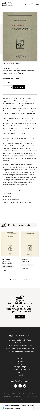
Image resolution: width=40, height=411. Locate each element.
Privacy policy (26, 396)
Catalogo (20, 361)
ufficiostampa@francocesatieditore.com (20, 348)
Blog (20, 364)
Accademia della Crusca (11, 79)
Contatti (20, 375)
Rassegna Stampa (20, 367)
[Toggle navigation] (37, 3)
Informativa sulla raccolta (11, 409)
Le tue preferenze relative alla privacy (21, 405)
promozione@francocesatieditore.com (20, 351)
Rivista (20, 372)
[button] (10, 279)
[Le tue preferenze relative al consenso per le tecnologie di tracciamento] (3, 408)
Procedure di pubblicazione (20, 369)
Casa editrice (20, 358)
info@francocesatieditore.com (21, 346)
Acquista (19, 87)
